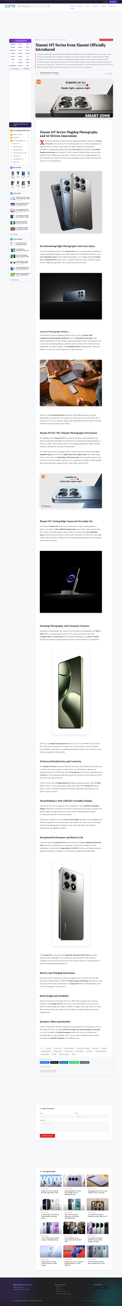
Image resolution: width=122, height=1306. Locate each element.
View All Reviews (14, 280)
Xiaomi (13, 47)
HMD (27, 65)
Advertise (59, 1289)
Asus (20, 59)
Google (13, 56)
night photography (69, 1048)
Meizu (27, 62)
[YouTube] (11, 1)
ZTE (28, 56)
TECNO (13, 59)
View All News (14, 234)
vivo (27, 44)
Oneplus (27, 53)
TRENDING (26, 68)
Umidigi (20, 65)
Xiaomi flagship (79, 1051)
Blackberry (13, 65)
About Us (59, 1286)
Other (103, 6)
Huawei (13, 53)
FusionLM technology (100, 1051)
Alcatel (27, 59)
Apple (20, 44)
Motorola (13, 50)
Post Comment (48, 1135)
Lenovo (20, 62)
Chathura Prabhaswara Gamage (49, 72)
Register (114, 1)
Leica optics (96, 1048)
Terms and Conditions (63, 1294)
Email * (77, 1113)
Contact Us (112, 6)
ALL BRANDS (15, 68)
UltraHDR (54, 1054)
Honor (20, 56)
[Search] (48, 6)
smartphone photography (83, 1048)
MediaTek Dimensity (46, 1051)
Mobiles (79, 6)
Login (106, 1)
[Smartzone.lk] (10, 6)
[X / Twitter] (9, 1)
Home (72, 6)
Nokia (27, 50)
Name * (42, 1113)
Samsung (13, 44)
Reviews (95, 6)
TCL (13, 62)
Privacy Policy (60, 1291)
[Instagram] (107, 1287)
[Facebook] (6, 1)
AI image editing (45, 1054)
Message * (43, 1120)
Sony (20, 50)
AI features (104, 1048)
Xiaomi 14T (48, 1048)
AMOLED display (58, 1051)
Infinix (20, 53)
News (87, 6)
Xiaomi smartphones (64, 1054)
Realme (20, 47)
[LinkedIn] (14, 1)
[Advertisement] (56, 22)
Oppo (27, 47)
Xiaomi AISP (89, 1051)
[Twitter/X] (99, 1287)
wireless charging (69, 1051)
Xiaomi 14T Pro (57, 1048)
